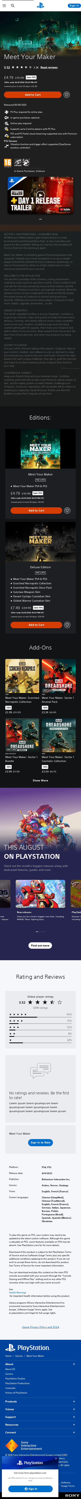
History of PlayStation (16, 1392)
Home (8, 1356)
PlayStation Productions (17, 1383)
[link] (40, 902)
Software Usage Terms (68, 1484)
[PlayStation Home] (40, 6)
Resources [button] (11, 1424)
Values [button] (9, 1409)
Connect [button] (10, 1432)
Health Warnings (17, 1292)
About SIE (10, 1369)
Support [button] (10, 1417)
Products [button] (11, 1401)
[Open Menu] (4, 5)
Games (19, 1356)
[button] (40, 195)
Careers (9, 1373)
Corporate (10, 1388)
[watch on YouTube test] (65, 209)
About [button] (9, 1364)
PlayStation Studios (15, 1378)
